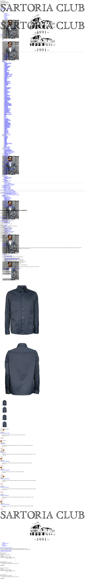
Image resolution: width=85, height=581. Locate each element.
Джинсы (5, 178)
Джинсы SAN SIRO (7, 186)
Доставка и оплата (5, 185)
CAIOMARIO (6, 72)
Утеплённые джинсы (7, 198)
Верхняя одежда (7, 56)
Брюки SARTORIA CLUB (8, 189)
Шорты (5, 152)
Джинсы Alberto (7, 182)
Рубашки (5, 18)
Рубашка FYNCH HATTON (5, 504)
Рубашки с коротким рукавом (9, 169)
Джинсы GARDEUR (7, 183)
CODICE (5, 77)
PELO (5, 113)
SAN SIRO (6, 118)
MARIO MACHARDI (8, 105)
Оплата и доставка (5, 245)
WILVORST (6, 132)
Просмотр (2, 432)
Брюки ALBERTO (7, 187)
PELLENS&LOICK (7, 112)
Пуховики (6, 158)
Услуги (3, 244)
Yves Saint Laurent (7, 134)
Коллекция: (2, 227)
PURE (5, 115)
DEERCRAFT (6, 78)
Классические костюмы (8, 255)
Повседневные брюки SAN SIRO (10, 191)
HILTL (5, 94)
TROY (5, 129)
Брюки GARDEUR (7, 188)
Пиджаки (5, 17)
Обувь (5, 16)
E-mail (3, 271)
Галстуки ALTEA (7, 149)
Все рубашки (6, 170)
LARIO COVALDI (7, 99)
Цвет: (1, 236)
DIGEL (5, 79)
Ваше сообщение (3, 561)
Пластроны (6, 137)
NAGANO (6, 107)
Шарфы (5, 139)
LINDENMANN (7, 100)
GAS (5, 86)
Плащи (5, 157)
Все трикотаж (6, 178)
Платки (5, 141)
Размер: (1, 238)
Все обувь (6, 181)
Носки (5, 146)
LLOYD (5, 101)
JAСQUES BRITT (7, 95)
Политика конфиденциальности (5, 550)
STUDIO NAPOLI (7, 126)
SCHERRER (6, 122)
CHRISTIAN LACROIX (8, 74)
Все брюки (6, 154)
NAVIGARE (6, 108)
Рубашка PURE (3, 443)
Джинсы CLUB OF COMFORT (9, 184)
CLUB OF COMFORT (8, 75)
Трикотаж (6, 19)
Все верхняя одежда (7, 161)
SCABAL (6, 121)
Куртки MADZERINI (7, 229)
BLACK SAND (6, 70)
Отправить (2, 565)
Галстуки (5, 136)
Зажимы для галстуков (8, 143)
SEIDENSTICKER (7, 123)
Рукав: (1, 229)
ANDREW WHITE (7, 65)
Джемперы (6, 172)
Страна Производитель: (4, 228)
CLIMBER (6, 75)
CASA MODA (6, 73)
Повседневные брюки (8, 150)
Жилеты (5, 177)
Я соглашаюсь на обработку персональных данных (10, 563)
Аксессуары (6, 13)
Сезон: (1, 231)
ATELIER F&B (6, 66)
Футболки (6, 176)
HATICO (5, 91)
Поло (5, 175)
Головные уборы (7, 146)
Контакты (4, 187)
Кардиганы (6, 173)
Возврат (3, 544)
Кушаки (5, 140)
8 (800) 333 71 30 (3, 193)
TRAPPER (6, 128)
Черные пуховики (7, 234)
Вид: (1, 226)
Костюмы (6, 15)
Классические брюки (7, 177)
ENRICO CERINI (7, 81)
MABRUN (6, 102)
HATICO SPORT (7, 92)
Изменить (7, 2)
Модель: (1, 235)
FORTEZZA (6, 82)
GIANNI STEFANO (7, 87)
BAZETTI (6, 69)
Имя (1, 553)
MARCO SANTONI (7, 103)
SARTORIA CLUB (7, 120)
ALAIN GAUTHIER (7, 63)
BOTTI (5, 71)
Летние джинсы (7, 196)
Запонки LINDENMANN (8, 152)
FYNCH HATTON (7, 83)
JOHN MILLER (7, 97)
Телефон (1, 555)
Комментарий (4, 273)
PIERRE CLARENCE (8, 114)
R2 (4, 116)
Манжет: (1, 232)
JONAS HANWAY (7, 98)
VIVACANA (6, 131)
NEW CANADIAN (7, 109)
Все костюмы (6, 164)
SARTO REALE (7, 119)
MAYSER (6, 106)
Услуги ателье (4, 186)
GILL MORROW (7, 88)
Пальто (5, 225)
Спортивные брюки (7, 153)
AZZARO (6, 68)
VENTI (5, 130)
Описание (4, 243)
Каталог (3, 542)
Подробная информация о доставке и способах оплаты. (11, 268)
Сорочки (5, 174)
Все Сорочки (6, 167)
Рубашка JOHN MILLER (4, 487)
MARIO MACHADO (7, 104)
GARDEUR (6, 85)
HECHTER (6, 93)
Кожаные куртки (7, 160)
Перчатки (6, 144)
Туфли (5, 179)
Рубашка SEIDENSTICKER (5, 433)
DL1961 (5, 80)
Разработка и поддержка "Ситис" (6, 551)
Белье (5, 145)
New (3, 59)
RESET (5, 116)
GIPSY (5, 89)
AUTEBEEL (6, 67)
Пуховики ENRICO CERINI (9, 231)
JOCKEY (5, 96)
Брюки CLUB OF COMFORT (9, 190)
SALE (3, 53)
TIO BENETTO (7, 127)
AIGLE (5, 62)
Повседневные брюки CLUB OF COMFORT (11, 194)
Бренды (3, 61)
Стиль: (1, 234)
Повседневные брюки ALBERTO (10, 192)
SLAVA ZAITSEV (7, 124)
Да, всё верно (3, 2)
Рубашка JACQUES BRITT (5, 461)
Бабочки (5, 138)
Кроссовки (6, 180)
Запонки (5, 142)
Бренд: (1, 237)
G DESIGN (6, 84)
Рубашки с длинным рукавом (9, 168)
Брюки (5, 55)
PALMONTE (6, 111)
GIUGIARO (6, 90)
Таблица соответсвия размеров (5, 221)
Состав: (1, 230)
